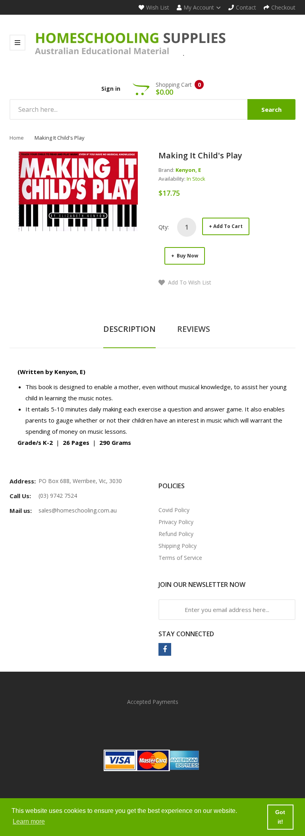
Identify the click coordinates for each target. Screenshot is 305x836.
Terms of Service (180, 557)
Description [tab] (129, 328)
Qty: (163, 227)
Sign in (110, 88)
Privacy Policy (175, 522)
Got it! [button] (280, 817)
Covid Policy (173, 510)
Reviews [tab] (193, 328)
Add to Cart (228, 226)
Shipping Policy (177, 546)
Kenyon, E (188, 169)
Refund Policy (175, 534)
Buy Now (187, 255)
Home (17, 137)
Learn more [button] (29, 821)
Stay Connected (186, 633)
